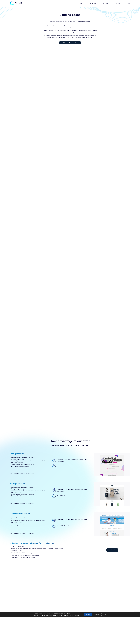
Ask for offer (112, 550)
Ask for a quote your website (70, 43)
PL (129, 3)
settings (77, 615)
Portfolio (106, 3)
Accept (88, 614)
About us (93, 3)
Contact (118, 3)
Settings (97, 614)
